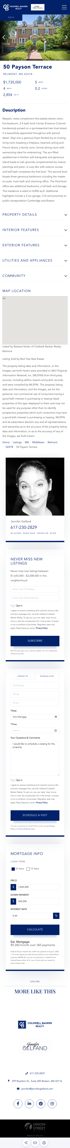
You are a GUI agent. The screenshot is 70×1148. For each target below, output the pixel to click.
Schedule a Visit (47, 676)
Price (14, 881)
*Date (13, 711)
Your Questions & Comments (25, 738)
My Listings (16, 533)
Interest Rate (19, 909)
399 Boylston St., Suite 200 (36, 1081)
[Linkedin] (29, 1103)
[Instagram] (52, 1103)
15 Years (34, 869)
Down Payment (20, 895)
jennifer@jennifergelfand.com (37, 1089)
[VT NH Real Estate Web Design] (35, 1127)
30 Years (19, 869)
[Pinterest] (40, 1103)
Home (6, 442)
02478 (9, 447)
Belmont (52, 442)
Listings (17, 442)
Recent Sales (29, 533)
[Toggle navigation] (64, 7)
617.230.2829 (37, 1073)
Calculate (35, 929)
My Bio (53, 533)
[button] (5, 37)
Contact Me (42, 533)
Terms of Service (24, 829)
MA (27, 442)
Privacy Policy (42, 628)
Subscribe (35, 641)
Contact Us (22, 676)
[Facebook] (18, 1103)
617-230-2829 (24, 528)
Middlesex (38, 442)
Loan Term (18, 862)
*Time (14, 724)
